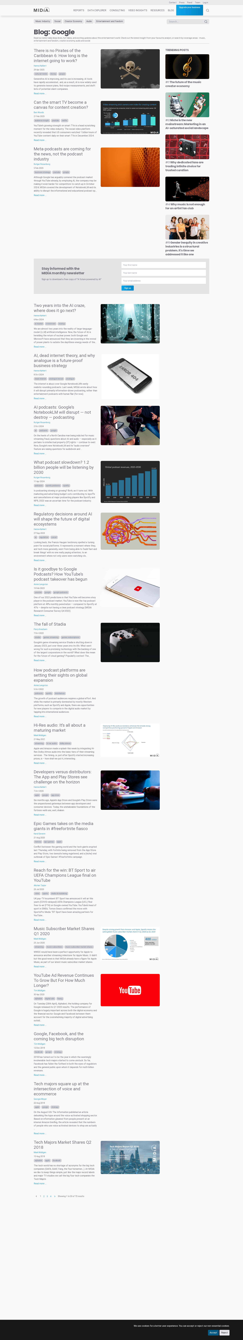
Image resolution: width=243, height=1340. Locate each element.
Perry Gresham (40, 629)
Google (62, 74)
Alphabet (38, 999)
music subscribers (54, 947)
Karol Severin (39, 834)
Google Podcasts (61, 592)
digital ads (49, 999)
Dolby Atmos (65, 743)
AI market (39, 324)
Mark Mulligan (40, 735)
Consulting (117, 10)
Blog (171, 10)
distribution (60, 693)
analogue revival (56, 379)
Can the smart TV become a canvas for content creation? (61, 105)
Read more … (40, 93)
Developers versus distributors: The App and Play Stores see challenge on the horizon (63, 776)
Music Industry (42, 21)
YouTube (55, 121)
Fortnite (38, 842)
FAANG (60, 999)
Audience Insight (42, 121)
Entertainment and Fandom (109, 21)
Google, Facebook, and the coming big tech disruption (59, 1036)
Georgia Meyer (40, 1099)
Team (197, 2)
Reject (224, 1332)
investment (50, 324)
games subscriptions (70, 637)
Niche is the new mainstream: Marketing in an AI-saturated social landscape (186, 124)
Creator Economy (73, 21)
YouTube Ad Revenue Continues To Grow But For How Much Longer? (64, 980)
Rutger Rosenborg (42, 164)
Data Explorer (97, 10)
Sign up (127, 288)
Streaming (39, 743)
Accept (213, 1332)
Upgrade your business (189, 7)
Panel (189, 2)
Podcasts (44, 431)
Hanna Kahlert (40, 66)
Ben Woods (39, 112)
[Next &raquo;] (54, 1196)
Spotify (66, 486)
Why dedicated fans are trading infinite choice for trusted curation (184, 166)
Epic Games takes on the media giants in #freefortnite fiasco (63, 826)
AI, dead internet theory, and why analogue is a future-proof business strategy (64, 360)
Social (57, 21)
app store (55, 795)
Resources (158, 10)
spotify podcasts (53, 486)
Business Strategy (42, 172)
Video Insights (137, 10)
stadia (37, 637)
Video (37, 894)
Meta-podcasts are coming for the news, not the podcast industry (62, 153)
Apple (37, 795)
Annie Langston (41, 584)
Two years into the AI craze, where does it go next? (59, 308)
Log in (205, 2)
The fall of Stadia (50, 624)
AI (35, 431)
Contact (172, 2)
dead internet (40, 379)
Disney (53, 74)
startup (62, 324)
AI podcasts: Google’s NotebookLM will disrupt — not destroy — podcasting (62, 412)
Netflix (64, 121)
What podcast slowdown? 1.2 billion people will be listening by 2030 (64, 467)
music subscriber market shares (79, 947)
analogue (70, 379)
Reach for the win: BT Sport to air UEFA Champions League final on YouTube (65, 875)
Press (181, 2)
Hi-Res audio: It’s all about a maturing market (60, 728)
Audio (89, 21)
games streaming (51, 637)
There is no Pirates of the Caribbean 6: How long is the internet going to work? (60, 55)
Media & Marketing (59, 894)
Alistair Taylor (40, 885)
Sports (45, 894)
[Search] (207, 12)
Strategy (58, 1052)
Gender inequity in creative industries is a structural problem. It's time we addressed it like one (186, 248)
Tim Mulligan (39, 990)
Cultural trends (41, 74)
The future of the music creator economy (183, 84)
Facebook (38, 1052)
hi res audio (52, 743)
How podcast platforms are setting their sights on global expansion (60, 675)
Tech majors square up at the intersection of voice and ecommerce (61, 1088)
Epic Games (49, 842)
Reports (78, 10)
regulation (44, 537)
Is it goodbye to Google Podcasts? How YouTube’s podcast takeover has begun (60, 574)
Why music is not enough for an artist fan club (185, 206)
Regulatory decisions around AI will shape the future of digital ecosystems (63, 519)
